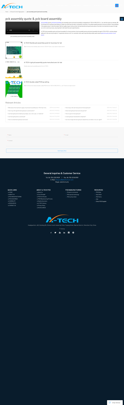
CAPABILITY (87, 5)
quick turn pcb (104, 33)
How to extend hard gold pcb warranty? (18, 119)
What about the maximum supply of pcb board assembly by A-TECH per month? (28, 107)
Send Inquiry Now (62, 150)
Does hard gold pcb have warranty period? (76, 110)
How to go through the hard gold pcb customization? (21, 110)
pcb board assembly (56, 22)
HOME (41, 5)
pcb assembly (44, 22)
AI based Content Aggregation (17, 11)
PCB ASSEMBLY (75, 5)
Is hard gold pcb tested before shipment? (76, 116)
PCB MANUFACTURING (61, 5)
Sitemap (62, 228)
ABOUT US (48, 5)
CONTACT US (108, 5)
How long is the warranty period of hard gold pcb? (78, 107)
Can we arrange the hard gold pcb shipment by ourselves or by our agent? (84, 119)
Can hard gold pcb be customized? (16, 116)
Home (6, 11)
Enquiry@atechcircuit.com (64, 180)
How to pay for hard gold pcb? (73, 113)
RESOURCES (97, 5)
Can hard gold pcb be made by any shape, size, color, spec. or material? (25, 113)
